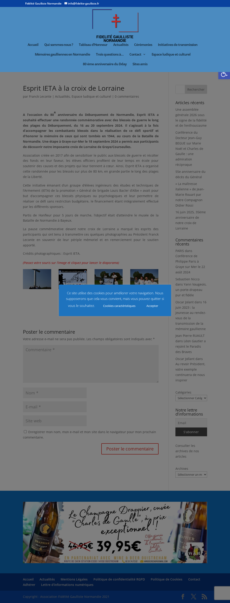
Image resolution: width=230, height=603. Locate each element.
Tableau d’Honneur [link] (93, 45)
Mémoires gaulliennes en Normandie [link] (62, 54)
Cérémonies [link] (143, 45)
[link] (224, 73)
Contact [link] (135, 54)
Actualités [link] (120, 45)
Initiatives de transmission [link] (177, 45)
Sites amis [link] (140, 64)
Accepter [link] (152, 306)
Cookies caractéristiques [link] (119, 306)
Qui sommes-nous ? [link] (58, 45)
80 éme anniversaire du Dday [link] (105, 64)
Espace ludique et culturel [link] (171, 54)
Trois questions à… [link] (110, 54)
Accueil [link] (33, 45)
